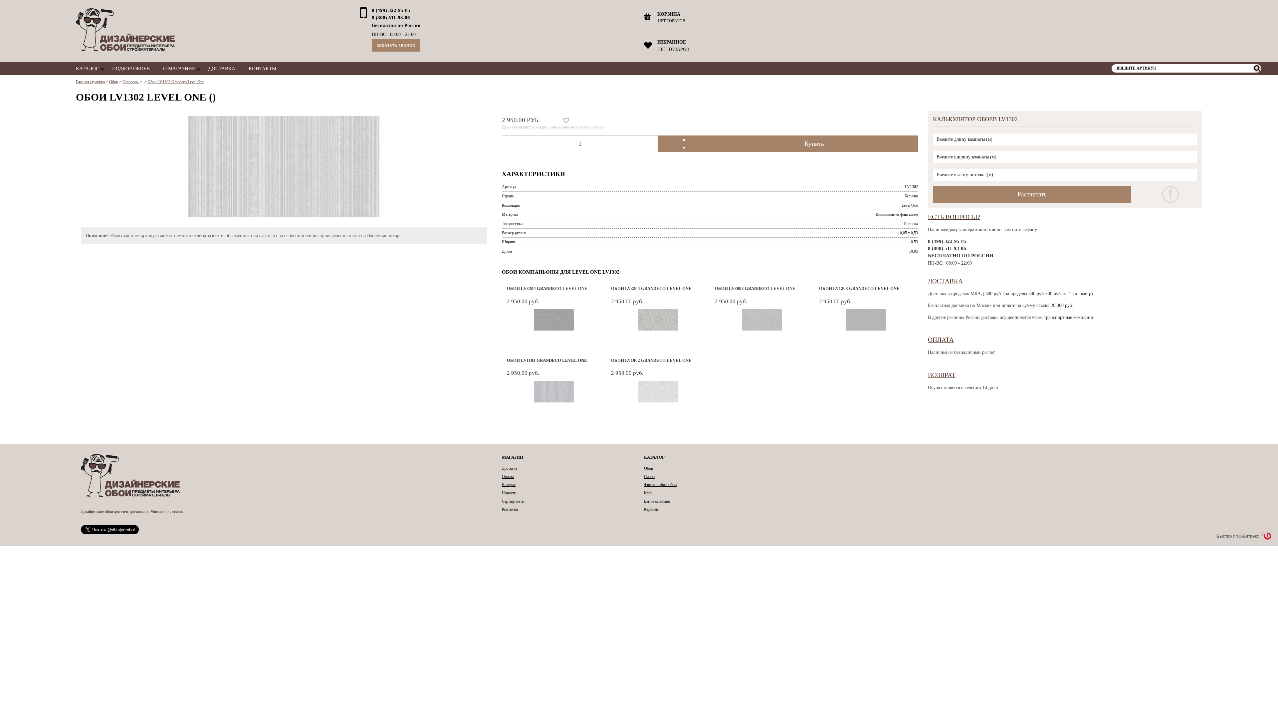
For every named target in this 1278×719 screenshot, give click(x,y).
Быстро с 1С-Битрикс (1237, 536)
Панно (649, 476)
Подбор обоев (131, 68)
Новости (509, 493)
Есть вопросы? (954, 216)
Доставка (221, 68)
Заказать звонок (396, 45)
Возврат (942, 374)
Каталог (87, 68)
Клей (648, 493)
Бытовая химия (657, 501)
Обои (648, 468)
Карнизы (651, 509)
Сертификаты (513, 501)
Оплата (941, 339)
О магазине (179, 68)
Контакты (262, 68)
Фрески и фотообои (660, 484)
